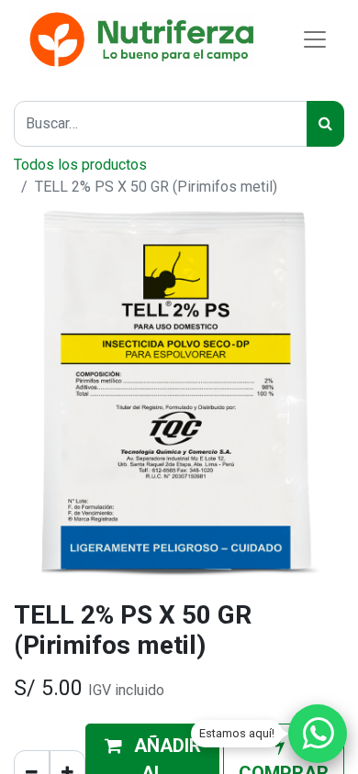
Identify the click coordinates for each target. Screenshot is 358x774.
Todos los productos (80, 164)
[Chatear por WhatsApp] (317, 733)
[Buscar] (325, 124)
